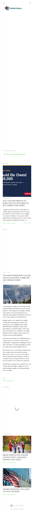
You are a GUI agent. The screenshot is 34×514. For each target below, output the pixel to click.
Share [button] (4, 223)
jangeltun (21, 509)
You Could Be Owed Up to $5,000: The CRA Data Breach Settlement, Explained (16, 203)
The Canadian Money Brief (15, 154)
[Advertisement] (17, 80)
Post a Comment (11, 223)
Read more (27, 222)
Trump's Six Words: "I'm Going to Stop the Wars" (16, 490)
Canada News (9, 380)
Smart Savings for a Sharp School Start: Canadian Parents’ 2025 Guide (15, 457)
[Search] (30, 3)
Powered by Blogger (18, 505)
